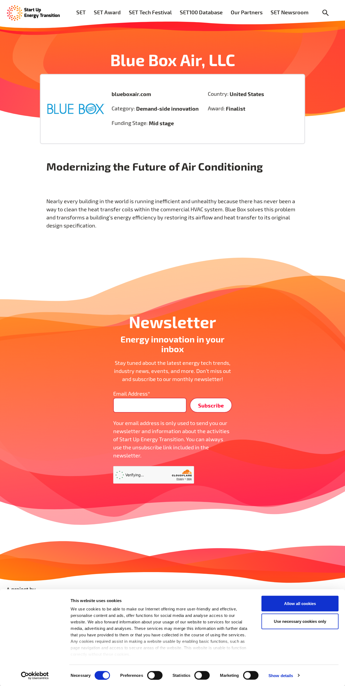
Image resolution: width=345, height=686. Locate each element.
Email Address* (131, 393)
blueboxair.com (131, 94)
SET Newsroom (290, 12)
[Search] (325, 13)
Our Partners (247, 12)
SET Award (107, 12)
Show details (280, 675)
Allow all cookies (300, 603)
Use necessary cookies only (300, 621)
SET (81, 12)
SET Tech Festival (150, 12)
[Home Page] (33, 12)
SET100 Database (201, 12)
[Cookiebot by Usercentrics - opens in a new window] (34, 675)
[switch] (155, 675)
